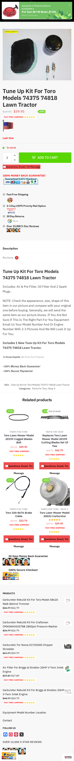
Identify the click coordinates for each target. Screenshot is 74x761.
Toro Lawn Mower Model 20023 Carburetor (55, 514)
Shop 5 (51, 388)
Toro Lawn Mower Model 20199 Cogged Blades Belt (19, 439)
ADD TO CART (48, 158)
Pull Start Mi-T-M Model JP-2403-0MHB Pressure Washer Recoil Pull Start (40, 11)
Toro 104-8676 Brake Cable (19, 514)
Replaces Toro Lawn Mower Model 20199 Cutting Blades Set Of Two (54, 441)
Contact (7, 720)
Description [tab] (10, 248)
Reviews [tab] (10, 257)
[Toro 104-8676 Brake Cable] (19, 490)
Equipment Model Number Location (24, 712)
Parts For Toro (39, 388)
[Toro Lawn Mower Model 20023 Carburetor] (54, 490)
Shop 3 (64, 509)
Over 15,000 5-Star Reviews (23, 226)
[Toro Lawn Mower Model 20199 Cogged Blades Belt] (19, 417)
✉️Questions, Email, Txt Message (21, 166)
